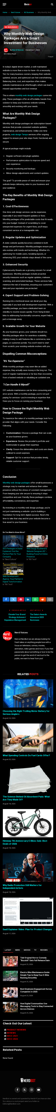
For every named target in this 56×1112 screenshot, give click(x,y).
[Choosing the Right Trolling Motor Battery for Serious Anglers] (28, 693)
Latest (8, 950)
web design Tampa (19, 134)
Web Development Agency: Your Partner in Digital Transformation (13, 579)
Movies (27, 950)
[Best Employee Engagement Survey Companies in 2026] (10, 992)
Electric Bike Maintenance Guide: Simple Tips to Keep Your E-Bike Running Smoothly (35, 975)
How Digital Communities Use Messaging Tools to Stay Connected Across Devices (36, 1006)
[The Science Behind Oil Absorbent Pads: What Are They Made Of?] (28, 779)
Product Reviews (16, 1030)
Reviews (44, 950)
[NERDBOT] (28, 4)
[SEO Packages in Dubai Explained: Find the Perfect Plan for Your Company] (13, 541)
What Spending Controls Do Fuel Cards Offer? (26, 755)
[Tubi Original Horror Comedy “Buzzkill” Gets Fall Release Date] (10, 961)
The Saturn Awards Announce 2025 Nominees (38, 617)
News (17, 950)
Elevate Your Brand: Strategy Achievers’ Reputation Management (15, 617)
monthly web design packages (28, 95)
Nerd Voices (18, 50)
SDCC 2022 (12, 1039)
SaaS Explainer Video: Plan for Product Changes (27, 929)
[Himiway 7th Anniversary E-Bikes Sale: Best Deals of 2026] (28, 823)
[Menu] (4, 4)
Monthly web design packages (16, 483)
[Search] (51, 4)
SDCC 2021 (12, 1036)
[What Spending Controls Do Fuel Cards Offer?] (28, 737)
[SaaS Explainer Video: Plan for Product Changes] (28, 912)
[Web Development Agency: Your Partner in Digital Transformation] (13, 569)
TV (35, 950)
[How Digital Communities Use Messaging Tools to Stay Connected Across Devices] (10, 1007)
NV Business (11, 27)
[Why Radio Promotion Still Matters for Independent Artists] (28, 867)
